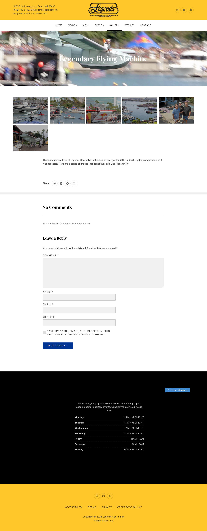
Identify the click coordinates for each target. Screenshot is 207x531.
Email (48, 304)
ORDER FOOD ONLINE (129, 507)
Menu (86, 25)
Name (48, 291)
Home (59, 25)
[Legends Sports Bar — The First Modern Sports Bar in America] (103, 10)
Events (99, 25)
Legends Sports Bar (113, 516)
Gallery (114, 25)
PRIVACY (107, 507)
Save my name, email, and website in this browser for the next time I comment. (78, 333)
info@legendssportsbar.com (44, 9)
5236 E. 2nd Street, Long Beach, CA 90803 (34, 6)
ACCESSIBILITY (73, 507)
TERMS (92, 507)
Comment (51, 255)
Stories (129, 25)
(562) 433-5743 (21, 9)
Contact (145, 25)
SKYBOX (72, 25)
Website (49, 317)
